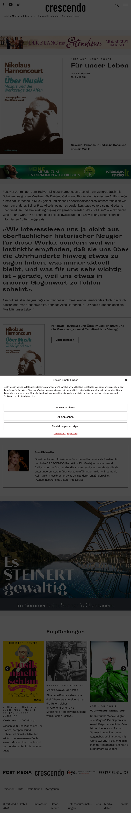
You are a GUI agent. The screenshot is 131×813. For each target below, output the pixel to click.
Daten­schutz (60, 433)
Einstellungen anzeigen (65, 426)
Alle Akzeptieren (65, 407)
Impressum (72, 433)
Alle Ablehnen (65, 417)
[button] (125, 380)
